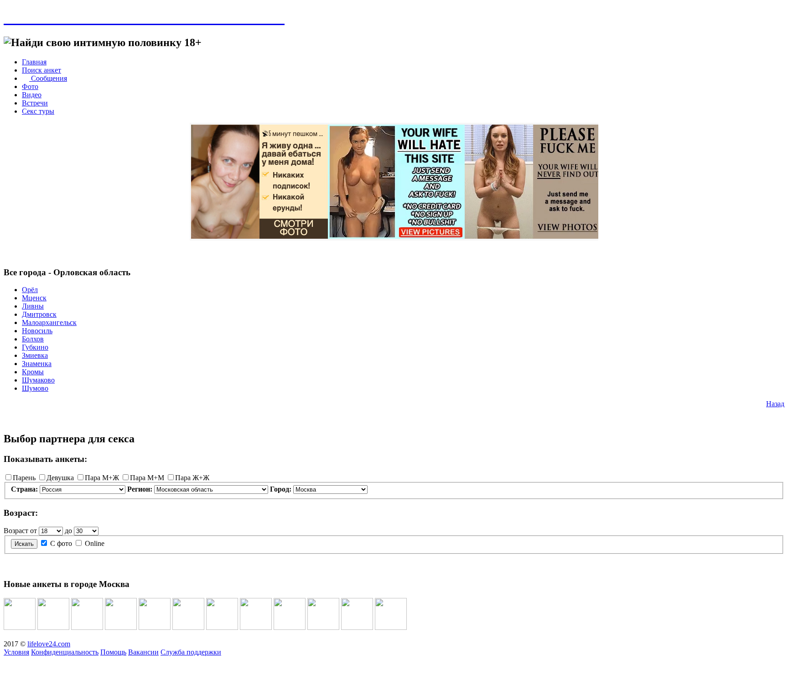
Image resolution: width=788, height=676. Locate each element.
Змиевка (35, 355)
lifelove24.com (48, 644)
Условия (16, 652)
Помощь (113, 652)
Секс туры (38, 111)
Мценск (34, 298)
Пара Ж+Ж (192, 478)
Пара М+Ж (102, 478)
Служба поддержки (191, 652)
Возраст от (20, 531)
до (68, 531)
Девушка (60, 478)
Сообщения (48, 78)
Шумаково (38, 380)
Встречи (35, 103)
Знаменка (37, 363)
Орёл (30, 289)
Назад (775, 404)
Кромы (33, 372)
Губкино (35, 347)
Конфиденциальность (64, 652)
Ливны (33, 306)
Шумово (35, 388)
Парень (24, 478)
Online (94, 543)
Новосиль (37, 331)
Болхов (33, 339)
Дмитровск (39, 314)
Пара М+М (147, 478)
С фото (61, 543)
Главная (34, 62)
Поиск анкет (41, 70)
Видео (31, 95)
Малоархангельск (49, 322)
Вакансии (143, 652)
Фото (30, 86)
